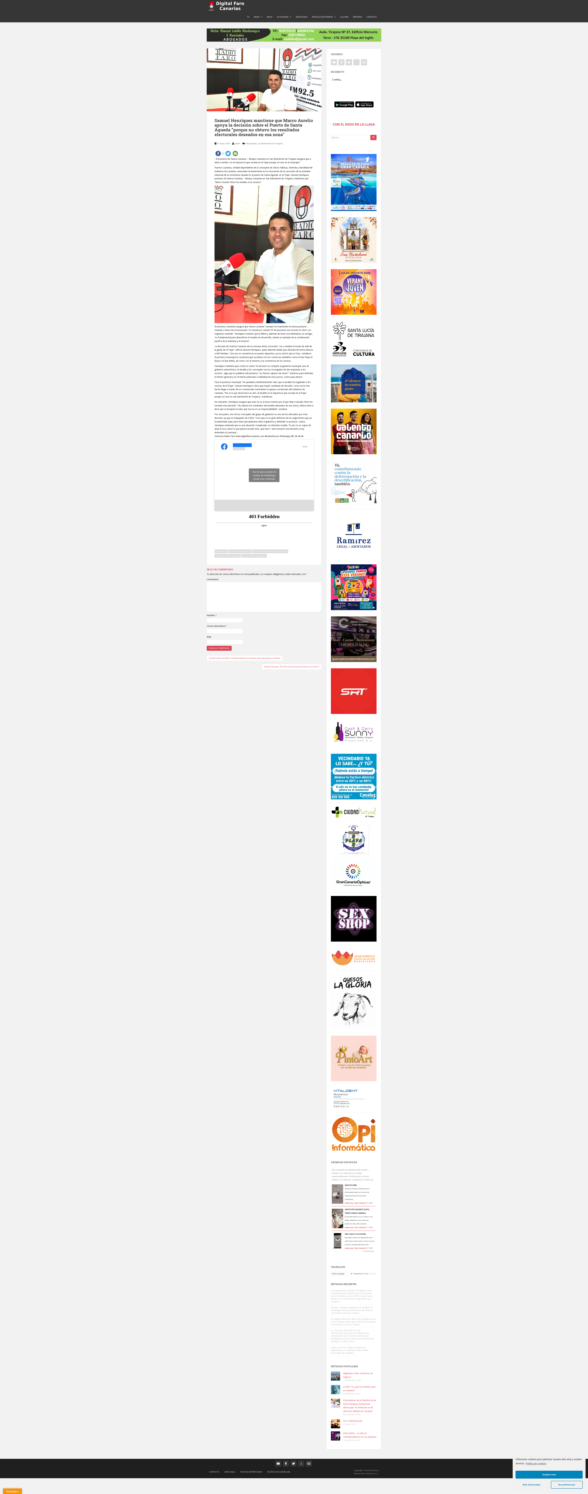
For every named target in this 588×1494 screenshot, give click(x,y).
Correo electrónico (217, 626)
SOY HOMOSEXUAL (353, 1420)
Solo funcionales (531, 1484)
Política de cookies (536, 1463)
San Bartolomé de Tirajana (270, 143)
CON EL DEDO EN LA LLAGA (354, 124)
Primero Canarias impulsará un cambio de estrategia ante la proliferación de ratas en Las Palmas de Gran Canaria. (352, 1310)
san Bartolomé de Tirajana (254, 555)
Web (209, 636)
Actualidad (282, 17)
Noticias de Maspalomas (240, 551)
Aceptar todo (549, 1474)
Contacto (371, 17)
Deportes (357, 17)
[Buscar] (373, 137)
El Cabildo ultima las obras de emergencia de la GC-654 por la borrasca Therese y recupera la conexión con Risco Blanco (353, 1321)
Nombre (212, 615)
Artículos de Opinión (322, 17)
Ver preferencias (566, 1484)
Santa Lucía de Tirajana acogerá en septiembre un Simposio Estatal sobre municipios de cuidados (350, 1350)
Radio (257, 17)
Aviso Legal (229, 1472)
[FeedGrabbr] (354, 1251)
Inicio (269, 17)
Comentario (213, 579)
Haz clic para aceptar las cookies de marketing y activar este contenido (264, 475)
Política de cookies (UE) (278, 1472)
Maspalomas (221, 551)
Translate (372, 1274)
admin (237, 143)
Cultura (344, 17)
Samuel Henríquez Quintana (228, 555)
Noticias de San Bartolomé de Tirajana (270, 551)
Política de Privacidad (251, 1472)
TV (248, 17)
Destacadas (301, 17)
